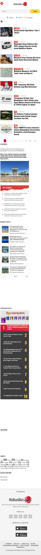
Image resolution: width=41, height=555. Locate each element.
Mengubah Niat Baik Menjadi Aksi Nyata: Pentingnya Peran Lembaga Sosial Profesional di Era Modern (18, 259)
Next (27, 276)
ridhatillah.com (20, 550)
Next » (30, 141)
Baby (8, 468)
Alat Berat (17, 55)
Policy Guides (24, 545)
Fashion (24, 462)
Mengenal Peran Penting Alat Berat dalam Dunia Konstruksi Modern (27, 58)
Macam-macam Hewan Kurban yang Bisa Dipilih (13, 382)
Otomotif (16, 28)
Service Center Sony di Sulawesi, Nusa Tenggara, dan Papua (12, 359)
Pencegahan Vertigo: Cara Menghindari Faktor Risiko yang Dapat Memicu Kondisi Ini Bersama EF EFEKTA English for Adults (27, 101)
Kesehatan (26, 460)
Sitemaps (9, 543)
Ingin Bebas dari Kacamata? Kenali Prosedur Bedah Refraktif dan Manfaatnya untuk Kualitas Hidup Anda (17, 249)
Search (35, 11)
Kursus (16, 96)
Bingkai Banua (3, 477)
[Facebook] (11, 516)
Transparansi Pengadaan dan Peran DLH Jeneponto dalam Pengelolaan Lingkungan (18, 268)
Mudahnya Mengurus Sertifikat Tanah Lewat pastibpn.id (25, 72)
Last (35, 141)
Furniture (2, 468)
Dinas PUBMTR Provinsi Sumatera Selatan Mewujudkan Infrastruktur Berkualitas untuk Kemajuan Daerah (27, 131)
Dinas (15, 125)
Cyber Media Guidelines (10, 545)
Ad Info (33, 543)
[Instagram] (15, 516)
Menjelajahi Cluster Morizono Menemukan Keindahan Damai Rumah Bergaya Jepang (14, 204)
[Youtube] (30, 516)
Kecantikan (23, 465)
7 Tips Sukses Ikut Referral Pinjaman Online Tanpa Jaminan (12, 367)
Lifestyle (18, 460)
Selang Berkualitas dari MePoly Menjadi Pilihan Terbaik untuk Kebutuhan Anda (14, 199)
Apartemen (24, 466)
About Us (16, 543)
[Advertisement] (14, 293)
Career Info (20, 547)
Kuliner (2, 466)
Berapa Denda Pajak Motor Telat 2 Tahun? (27, 31)
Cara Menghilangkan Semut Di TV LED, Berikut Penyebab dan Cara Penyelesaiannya (12, 351)
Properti (15, 462)
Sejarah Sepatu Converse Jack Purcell (11, 374)
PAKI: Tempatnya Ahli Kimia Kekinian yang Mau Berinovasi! (25, 85)
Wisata (10, 465)
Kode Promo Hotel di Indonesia (12, 388)
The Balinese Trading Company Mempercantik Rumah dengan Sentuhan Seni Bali (25, 116)
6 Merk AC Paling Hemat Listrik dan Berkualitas (12, 342)
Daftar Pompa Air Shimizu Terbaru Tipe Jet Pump (13, 335)
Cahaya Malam (3, 480)
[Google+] (25, 516)
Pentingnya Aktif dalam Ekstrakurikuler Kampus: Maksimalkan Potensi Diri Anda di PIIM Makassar (12, 150)
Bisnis (9, 460)
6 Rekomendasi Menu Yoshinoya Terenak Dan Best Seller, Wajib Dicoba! (15, 209)
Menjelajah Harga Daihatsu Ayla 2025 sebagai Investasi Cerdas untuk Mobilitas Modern (26, 46)
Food (16, 465)
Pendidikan (16, 466)
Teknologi (2, 465)
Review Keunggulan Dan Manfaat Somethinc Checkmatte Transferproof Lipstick (15, 215)
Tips (15, 112)
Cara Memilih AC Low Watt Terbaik (13, 395)
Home (15, 276)
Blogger (13, 468)
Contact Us (25, 543)
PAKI (15, 82)
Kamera (19, 468)
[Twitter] (20, 516)
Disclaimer (34, 545)
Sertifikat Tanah (18, 69)
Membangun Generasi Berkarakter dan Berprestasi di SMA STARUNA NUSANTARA (19, 238)
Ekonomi (6, 462)
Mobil (15, 42)
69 (26, 141)
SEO (24, 468)
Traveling (8, 466)
